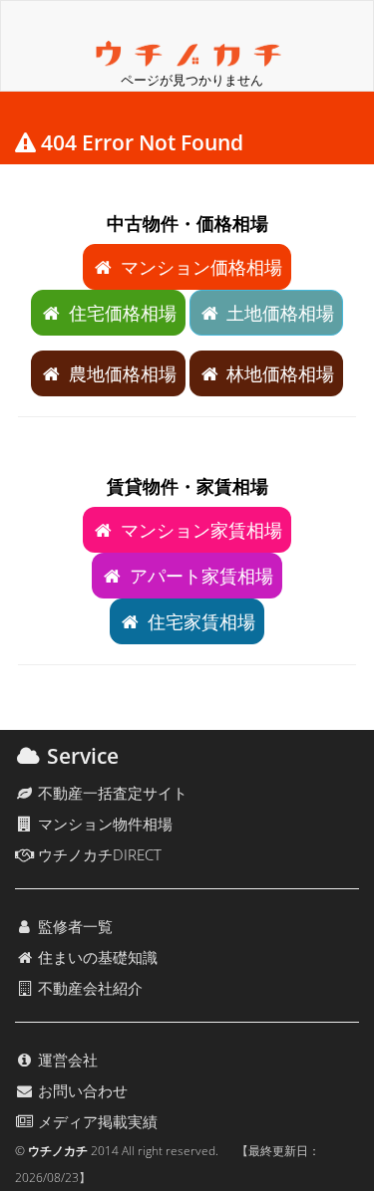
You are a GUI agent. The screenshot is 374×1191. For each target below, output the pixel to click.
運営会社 (66, 1060)
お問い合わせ (81, 1090)
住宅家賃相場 (199, 621)
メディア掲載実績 (96, 1121)
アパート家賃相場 (199, 576)
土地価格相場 (277, 313)
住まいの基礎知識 (96, 957)
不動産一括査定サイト (110, 793)
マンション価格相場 (199, 267)
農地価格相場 (120, 373)
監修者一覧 (73, 926)
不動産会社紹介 (88, 988)
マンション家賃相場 (199, 530)
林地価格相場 (277, 373)
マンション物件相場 (103, 824)
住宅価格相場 (120, 313)
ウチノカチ (58, 1150)
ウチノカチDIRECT (98, 854)
